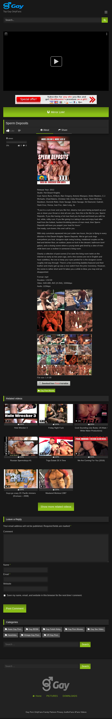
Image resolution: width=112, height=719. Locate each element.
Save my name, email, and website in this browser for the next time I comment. (44, 595)
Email (6, 574)
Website (7, 584)
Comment (8, 531)
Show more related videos (56, 506)
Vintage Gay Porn (31, 635)
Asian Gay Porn (14, 629)
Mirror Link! (57, 112)
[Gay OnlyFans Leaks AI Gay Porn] (56, 6)
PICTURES (52, 696)
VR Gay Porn (52, 635)
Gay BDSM (33, 629)
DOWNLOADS (70, 696)
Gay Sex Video (97, 629)
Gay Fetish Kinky (53, 629)
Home (38, 696)
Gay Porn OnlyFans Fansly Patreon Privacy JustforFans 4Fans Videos (56, 712)
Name (7, 565)
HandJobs (12, 635)
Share (64, 130)
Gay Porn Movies (47, 391)
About (46, 130)
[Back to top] (104, 711)
